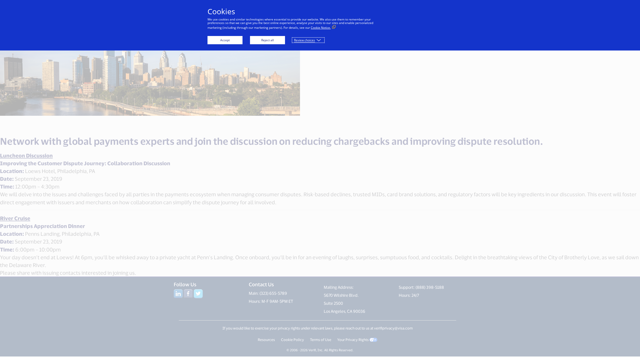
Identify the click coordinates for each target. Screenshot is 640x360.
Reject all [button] (267, 40)
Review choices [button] (304, 40)
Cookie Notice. (321, 28)
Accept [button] (225, 40)
